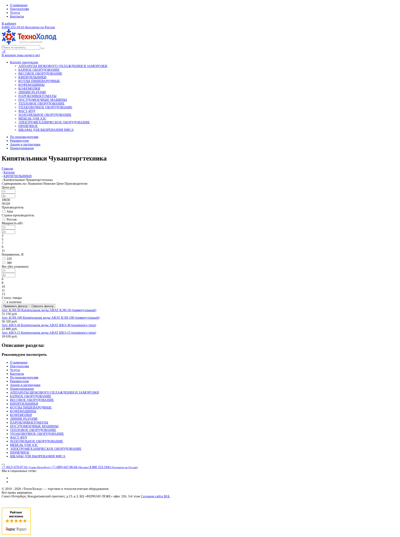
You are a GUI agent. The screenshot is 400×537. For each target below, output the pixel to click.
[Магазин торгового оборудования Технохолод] (29, 43)
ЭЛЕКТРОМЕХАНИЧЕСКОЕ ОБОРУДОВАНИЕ (54, 122)
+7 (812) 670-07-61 (26, 467)
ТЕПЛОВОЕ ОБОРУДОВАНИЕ (41, 103)
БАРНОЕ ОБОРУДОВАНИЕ (39, 70)
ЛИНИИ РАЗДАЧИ (32, 92)
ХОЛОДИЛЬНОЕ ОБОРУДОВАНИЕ (44, 115)
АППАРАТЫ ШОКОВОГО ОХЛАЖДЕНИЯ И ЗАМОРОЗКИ (62, 66)
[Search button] (42, 48)
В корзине (21, 55)
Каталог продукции (24, 62)
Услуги (15, 12)
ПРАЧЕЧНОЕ (28, 126)
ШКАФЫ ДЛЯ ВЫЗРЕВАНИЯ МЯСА (46, 130)
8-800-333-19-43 (28, 27)
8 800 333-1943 (114, 467)
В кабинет (9, 23)
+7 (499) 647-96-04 (70, 467)
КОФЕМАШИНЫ (31, 85)
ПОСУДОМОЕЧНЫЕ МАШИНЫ (42, 100)
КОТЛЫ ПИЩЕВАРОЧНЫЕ (39, 81)
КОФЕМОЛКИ (29, 88)
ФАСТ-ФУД (26, 111)
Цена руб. (9, 187)
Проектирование (22, 148)
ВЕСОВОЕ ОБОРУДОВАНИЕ (40, 73)
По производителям (24, 137)
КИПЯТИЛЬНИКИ (32, 77)
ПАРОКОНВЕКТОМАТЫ (37, 96)
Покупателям (19, 9)
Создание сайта (155, 496)
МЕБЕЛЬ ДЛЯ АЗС (32, 118)
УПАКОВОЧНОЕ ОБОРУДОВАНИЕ (45, 107)
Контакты (17, 16)
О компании (19, 5)
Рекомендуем (19, 140)
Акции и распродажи (25, 144)
